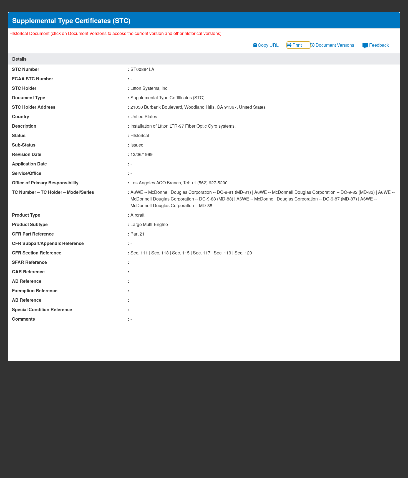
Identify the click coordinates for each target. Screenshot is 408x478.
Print (297, 45)
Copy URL (268, 45)
